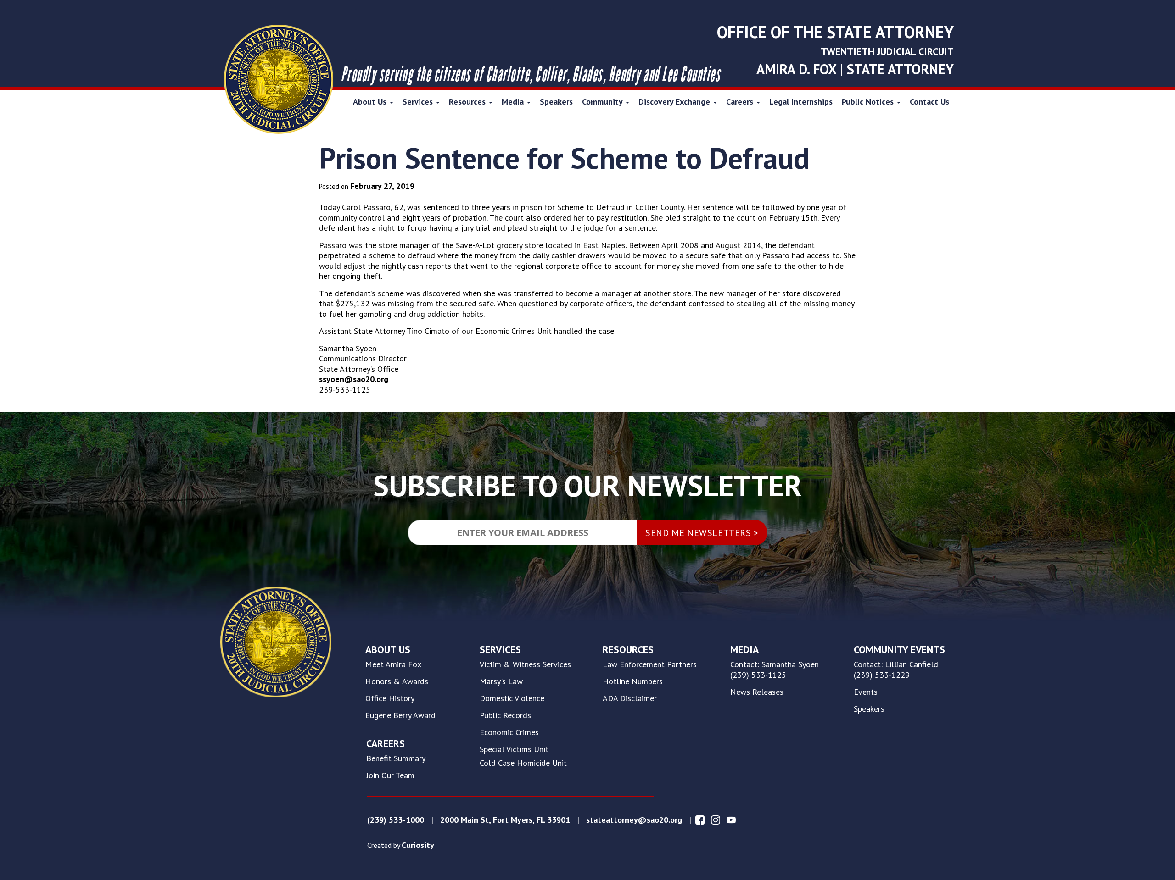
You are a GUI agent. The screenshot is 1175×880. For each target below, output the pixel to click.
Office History (389, 698)
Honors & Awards (396, 681)
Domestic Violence (512, 698)
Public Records (505, 715)
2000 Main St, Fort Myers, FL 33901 (505, 820)
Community (603, 101)
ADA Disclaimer (630, 698)
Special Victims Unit (514, 749)
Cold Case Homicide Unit (523, 763)
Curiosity (418, 845)
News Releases (756, 692)
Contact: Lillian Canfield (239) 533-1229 (896, 669)
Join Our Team (390, 775)
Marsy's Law (501, 681)
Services (419, 101)
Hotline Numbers (633, 681)
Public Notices (869, 101)
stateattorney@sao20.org (634, 820)
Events (866, 692)
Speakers (556, 101)
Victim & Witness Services (525, 664)
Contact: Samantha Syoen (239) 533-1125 (774, 669)
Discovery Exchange (675, 101)
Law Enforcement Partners (650, 664)
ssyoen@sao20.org (353, 379)
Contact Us (929, 101)
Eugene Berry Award (400, 715)
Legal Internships (801, 101)
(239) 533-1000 (395, 820)
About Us (371, 101)
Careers (740, 101)
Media (514, 101)
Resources (468, 101)
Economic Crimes (509, 732)
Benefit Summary (395, 758)
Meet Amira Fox (393, 664)
